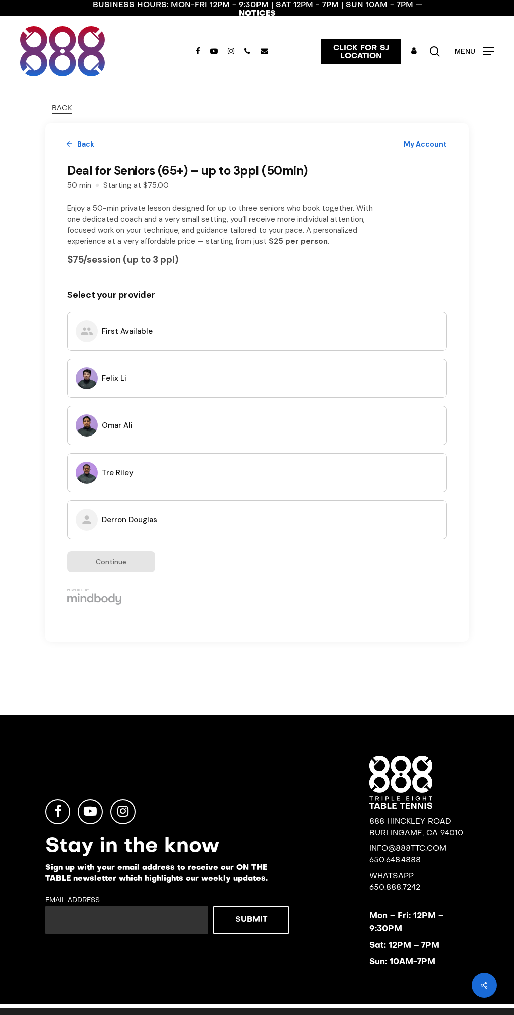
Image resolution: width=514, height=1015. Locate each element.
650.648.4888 (395, 860)
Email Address (72, 900)
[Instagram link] (123, 811)
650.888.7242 (394, 887)
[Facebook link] (57, 811)
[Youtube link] (90, 811)
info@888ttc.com (407, 848)
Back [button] (62, 108)
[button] (474, 51)
